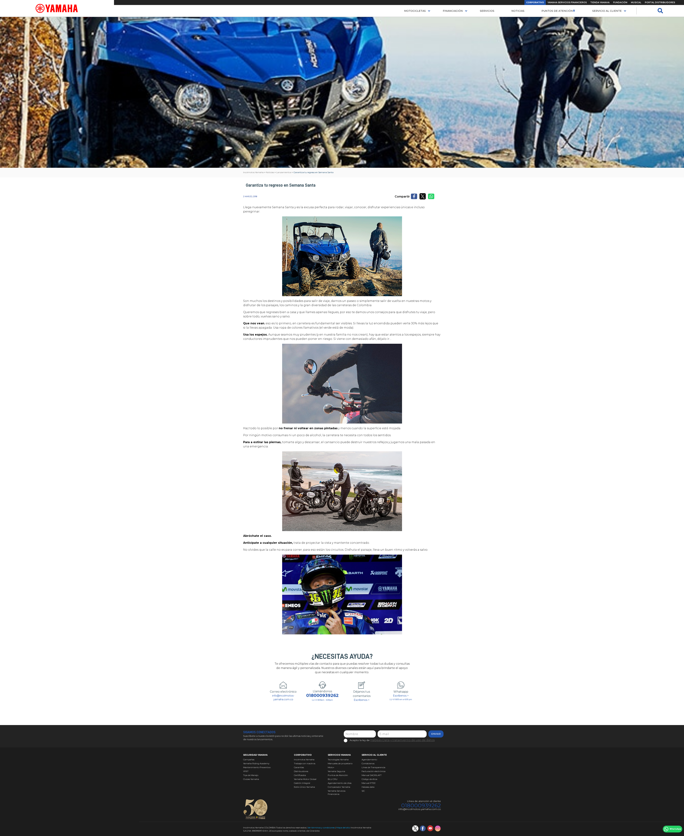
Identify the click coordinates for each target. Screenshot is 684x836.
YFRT (245, 771)
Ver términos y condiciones (321, 827)
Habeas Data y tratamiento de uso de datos (402, 740)
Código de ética (369, 779)
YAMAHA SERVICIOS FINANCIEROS (567, 2)
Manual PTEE (369, 783)
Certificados (300, 775)
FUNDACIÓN (620, 2)
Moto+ (331, 767)
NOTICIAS (517, 10)
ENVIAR (436, 733)
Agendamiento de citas (339, 783)
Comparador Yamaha (339, 787)
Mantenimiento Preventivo (257, 767)
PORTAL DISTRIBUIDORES (660, 2)
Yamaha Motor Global (305, 779)
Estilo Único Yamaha (304, 787)
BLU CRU (332, 779)
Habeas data (368, 787)
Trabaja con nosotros (304, 763)
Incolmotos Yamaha (304, 759)
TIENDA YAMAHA (600, 2)
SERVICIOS (487, 10)
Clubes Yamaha (251, 779)
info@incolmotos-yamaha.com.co (283, 697)
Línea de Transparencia (373, 767)
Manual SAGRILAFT (372, 775)
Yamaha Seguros (336, 771)
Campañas (248, 759)
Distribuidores (301, 771)
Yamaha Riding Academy (256, 763)
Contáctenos (368, 763)
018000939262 (322, 695)
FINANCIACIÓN (453, 10)
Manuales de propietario (340, 763)
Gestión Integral (302, 783)
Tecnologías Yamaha (338, 759)
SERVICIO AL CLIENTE (607, 10)
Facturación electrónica (373, 771)
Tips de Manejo (250, 775)
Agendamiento (369, 759)
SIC (363, 791)
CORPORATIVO (535, 2)
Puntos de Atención (557, 10)
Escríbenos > (361, 700)
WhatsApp (675, 829)
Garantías (299, 767)
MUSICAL (636, 2)
